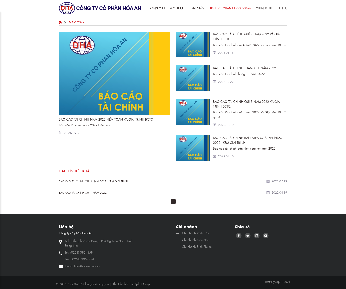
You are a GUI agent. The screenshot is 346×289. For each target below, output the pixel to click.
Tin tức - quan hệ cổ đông (230, 8)
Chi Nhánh (264, 8)
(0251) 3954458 (81, 252)
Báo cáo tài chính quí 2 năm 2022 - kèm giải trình (93, 181)
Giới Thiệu (177, 8)
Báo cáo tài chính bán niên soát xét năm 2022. (245, 148)
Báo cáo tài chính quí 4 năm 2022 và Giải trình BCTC (249, 45)
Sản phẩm (197, 8)
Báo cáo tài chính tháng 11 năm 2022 (244, 68)
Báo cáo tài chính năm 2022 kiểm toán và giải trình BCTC (106, 119)
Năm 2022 (76, 22)
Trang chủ (156, 8)
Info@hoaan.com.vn (87, 266)
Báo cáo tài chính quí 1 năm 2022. (83, 192)
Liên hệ (282, 8)
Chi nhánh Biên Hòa (195, 240)
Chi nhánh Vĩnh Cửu (195, 233)
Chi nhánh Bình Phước (196, 246)
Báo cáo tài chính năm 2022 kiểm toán (85, 125)
